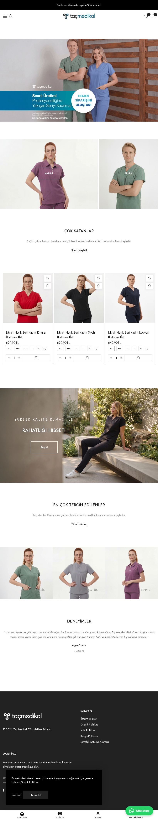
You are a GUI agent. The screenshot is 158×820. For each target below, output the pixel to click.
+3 (44, 349)
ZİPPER (145, 590)
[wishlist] (146, 16)
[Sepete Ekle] (36, 357)
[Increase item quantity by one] (19, 358)
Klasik (40, 590)
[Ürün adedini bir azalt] (9, 358)
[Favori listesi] (47, 278)
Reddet (16, 795)
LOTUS (93, 590)
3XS (9, 348)
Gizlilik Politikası (30, 782)
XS (25, 348)
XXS (17, 348)
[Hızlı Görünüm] (47, 286)
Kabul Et (35, 795)
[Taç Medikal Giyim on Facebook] (3, 790)
